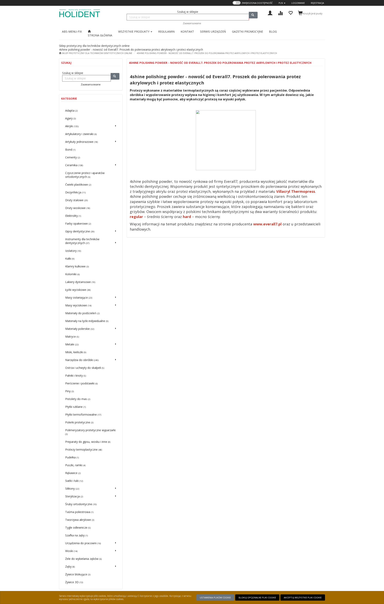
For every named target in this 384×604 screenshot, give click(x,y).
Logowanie (298, 2)
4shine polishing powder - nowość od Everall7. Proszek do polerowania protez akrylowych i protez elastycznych (207, 53)
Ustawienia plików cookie (215, 597)
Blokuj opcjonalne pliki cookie (257, 597)
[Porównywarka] (280, 12)
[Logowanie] (270, 12)
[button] (282, 3)
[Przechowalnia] (290, 12)
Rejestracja (317, 2)
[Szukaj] (253, 15)
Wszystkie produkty (134, 31)
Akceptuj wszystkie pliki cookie (303, 597)
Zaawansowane (192, 23)
